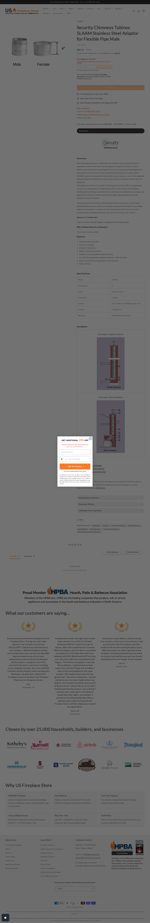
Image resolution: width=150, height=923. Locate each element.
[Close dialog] (90, 438)
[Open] (5, 917)
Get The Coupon (75, 466)
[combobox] (63, 459)
